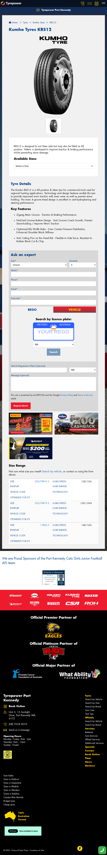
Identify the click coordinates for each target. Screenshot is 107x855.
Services (90, 728)
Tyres (88, 695)
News (88, 761)
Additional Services (94, 743)
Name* (14, 270)
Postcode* (16, 298)
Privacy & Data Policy (19, 850)
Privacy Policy (66, 395)
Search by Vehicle (93, 699)
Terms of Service (85, 395)
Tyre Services (91, 735)
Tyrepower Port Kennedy (56, 9)
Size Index (8, 775)
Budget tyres (9, 801)
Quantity (73, 260)
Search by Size (92, 703)
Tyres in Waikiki (11, 786)
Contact (89, 750)
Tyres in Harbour (11, 779)
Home (14, 22)
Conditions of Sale (37, 850)
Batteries (89, 732)
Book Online (92, 754)
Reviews (90, 765)
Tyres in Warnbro (11, 790)
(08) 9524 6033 (18, 724)
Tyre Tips (89, 713)
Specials (90, 746)
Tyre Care (89, 710)
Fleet (88, 758)
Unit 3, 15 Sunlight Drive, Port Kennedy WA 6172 (22, 715)
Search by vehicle (51, 471)
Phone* (14, 279)
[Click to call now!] (82, 3)
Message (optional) (20, 375)
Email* (14, 289)
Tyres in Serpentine (12, 782)
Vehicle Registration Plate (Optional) (28, 366)
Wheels (89, 717)
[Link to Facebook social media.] (79, 848)
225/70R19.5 (42, 481)
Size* (13, 260)
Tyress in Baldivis (11, 793)
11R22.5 (44, 525)
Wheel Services (92, 739)
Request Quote (21, 405)
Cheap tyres (9, 804)
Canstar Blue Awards (13, 797)
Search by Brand (93, 706)
